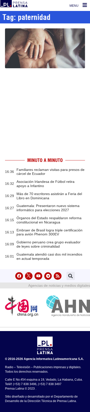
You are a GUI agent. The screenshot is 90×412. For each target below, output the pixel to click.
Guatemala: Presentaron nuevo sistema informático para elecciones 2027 (48, 208)
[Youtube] (38, 276)
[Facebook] (19, 276)
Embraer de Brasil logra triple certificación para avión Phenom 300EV (49, 232)
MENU (74, 5)
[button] (70, 276)
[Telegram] (48, 276)
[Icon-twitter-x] (29, 276)
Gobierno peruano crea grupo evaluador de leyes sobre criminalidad (48, 244)
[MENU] (84, 4)
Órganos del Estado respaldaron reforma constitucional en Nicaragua (49, 220)
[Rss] (58, 276)
